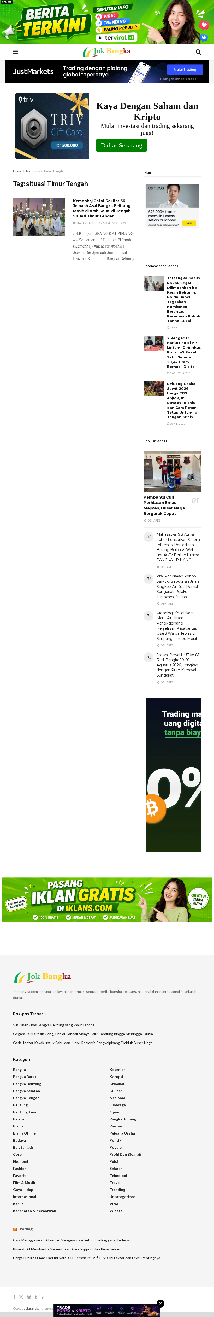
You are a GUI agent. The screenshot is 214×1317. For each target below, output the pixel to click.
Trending (117, 1189)
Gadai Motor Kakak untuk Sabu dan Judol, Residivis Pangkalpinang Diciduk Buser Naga (82, 1042)
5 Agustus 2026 (180, 373)
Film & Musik (24, 1182)
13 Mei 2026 (177, 327)
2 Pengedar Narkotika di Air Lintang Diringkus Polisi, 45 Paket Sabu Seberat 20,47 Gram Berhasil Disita (184, 352)
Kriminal (117, 1083)
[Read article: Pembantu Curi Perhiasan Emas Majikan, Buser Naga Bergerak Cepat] (172, 471)
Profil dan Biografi (125, 1154)
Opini (114, 1112)
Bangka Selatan (26, 1091)
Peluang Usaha (122, 1133)
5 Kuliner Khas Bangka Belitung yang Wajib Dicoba (53, 1025)
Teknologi (118, 1175)
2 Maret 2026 (109, 223)
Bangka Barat (25, 1076)
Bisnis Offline (24, 1133)
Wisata (116, 1211)
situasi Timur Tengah (48, 171)
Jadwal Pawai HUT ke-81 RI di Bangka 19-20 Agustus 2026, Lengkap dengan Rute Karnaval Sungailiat (178, 665)
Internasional (24, 1196)
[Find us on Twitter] (21, 1297)
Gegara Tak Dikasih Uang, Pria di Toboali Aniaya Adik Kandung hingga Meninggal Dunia (83, 1034)
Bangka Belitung (27, 1083)
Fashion (20, 1168)
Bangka (19, 1069)
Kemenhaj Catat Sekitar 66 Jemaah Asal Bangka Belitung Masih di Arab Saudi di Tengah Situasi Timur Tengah (102, 208)
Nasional (117, 1098)
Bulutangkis (23, 1147)
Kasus (18, 1203)
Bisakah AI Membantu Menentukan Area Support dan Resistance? (67, 1249)
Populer (116, 1147)
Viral (114, 1203)
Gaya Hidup (23, 1189)
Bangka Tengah (26, 1098)
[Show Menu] (15, 52)
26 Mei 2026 (177, 423)
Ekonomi (20, 1161)
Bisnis (18, 1126)
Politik (115, 1140)
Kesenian (118, 1069)
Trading (25, 1228)
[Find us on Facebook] (14, 1297)
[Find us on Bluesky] (29, 1297)
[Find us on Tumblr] (36, 1297)
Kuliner (116, 1091)
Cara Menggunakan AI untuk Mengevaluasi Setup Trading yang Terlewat (72, 1240)
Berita (18, 1119)
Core (17, 1154)
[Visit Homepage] (107, 52)
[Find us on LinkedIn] (42, 1297)
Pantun (116, 1126)
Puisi (114, 1161)
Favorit (19, 1175)
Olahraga (118, 1105)
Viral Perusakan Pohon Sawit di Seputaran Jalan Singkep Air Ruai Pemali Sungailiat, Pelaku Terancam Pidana (178, 586)
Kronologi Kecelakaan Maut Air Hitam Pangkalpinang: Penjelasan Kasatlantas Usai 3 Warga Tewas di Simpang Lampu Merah (177, 626)
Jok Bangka (31, 1308)
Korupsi (116, 1076)
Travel (115, 1182)
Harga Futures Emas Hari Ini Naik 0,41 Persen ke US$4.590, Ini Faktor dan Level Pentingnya (86, 1258)
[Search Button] (198, 52)
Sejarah (116, 1168)
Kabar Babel (86, 223)
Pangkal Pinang (123, 1119)
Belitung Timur (26, 1112)
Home (17, 171)
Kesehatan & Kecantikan (34, 1211)
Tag (28, 171)
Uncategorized (122, 1196)
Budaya (19, 1140)
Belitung (20, 1105)
